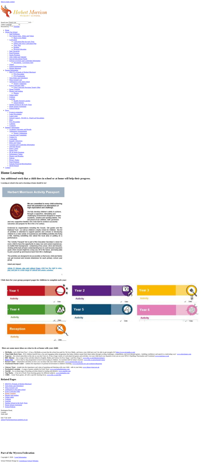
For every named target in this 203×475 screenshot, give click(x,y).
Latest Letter (13, 116)
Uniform (12, 97)
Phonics (16, 93)
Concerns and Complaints (18, 135)
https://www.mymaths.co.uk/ (125, 352)
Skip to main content (8, 2)
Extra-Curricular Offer (16, 85)
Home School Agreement (17, 106)
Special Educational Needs (18, 59)
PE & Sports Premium (16, 152)
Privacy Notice (14, 160)
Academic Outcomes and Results (20, 129)
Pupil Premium (14, 53)
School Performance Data (17, 66)
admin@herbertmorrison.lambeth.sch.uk (14, 420)
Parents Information (11, 70)
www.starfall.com (65, 371)
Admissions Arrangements (18, 131)
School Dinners (19, 103)
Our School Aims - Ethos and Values (21, 36)
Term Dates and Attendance (18, 78)
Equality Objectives (15, 141)
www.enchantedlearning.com (60, 369)
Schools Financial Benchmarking (20, 164)
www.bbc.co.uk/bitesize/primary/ (94, 358)
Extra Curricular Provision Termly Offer (27, 87)
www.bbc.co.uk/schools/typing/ (94, 360)
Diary (11, 120)
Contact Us (13, 137)
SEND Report (14, 166)
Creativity (12, 125)
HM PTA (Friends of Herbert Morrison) (22, 72)
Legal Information (20, 457)
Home (7, 30)
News (7, 110)
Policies (11, 158)
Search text (4, 22)
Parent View (13, 150)
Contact (7, 167)
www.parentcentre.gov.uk (73, 362)
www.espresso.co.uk (162, 356)
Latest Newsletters (15, 114)
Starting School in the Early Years (20, 104)
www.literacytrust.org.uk (91, 367)
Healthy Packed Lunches (22, 101)
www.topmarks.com (62, 373)
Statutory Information (12, 127)
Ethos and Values (15, 143)
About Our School (11, 32)
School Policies (14, 108)
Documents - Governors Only (23, 63)
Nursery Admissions (20, 133)
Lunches (12, 99)
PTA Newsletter (19, 74)
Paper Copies (13, 148)
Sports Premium (14, 55)
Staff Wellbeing (14, 34)
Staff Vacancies (14, 51)
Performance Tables (16, 154)
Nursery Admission (20, 84)
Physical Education (20, 49)
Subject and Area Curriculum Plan (25, 43)
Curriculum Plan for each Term (24, 42)
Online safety (13, 95)
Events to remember (16, 112)
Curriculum (13, 40)
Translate (17, 26)
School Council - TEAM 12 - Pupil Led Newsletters (26, 118)
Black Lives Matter (20, 38)
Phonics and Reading (16, 156)
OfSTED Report (14, 146)
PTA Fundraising (19, 76)
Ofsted (11, 64)
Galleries (12, 124)
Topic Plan (17, 45)
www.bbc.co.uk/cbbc (54, 375)
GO (30, 22)
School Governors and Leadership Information (24, 61)
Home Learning (14, 89)
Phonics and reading (16, 91)
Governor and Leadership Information (22, 145)
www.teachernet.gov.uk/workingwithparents (87, 364)
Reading (16, 47)
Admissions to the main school (19, 82)
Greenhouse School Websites (28, 461)
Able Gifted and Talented (17, 57)
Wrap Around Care (15, 80)
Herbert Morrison (15, 68)
